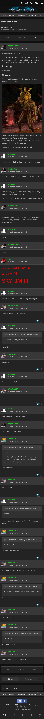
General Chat (21, 30)
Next (36, 38)
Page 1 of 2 (22, 38)
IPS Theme (9, 705)
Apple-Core (8, 27)
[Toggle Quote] (5, 335)
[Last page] (41, 37)
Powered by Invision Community (22, 709)
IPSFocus (18, 705)
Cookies (35, 705)
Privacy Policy (27, 705)
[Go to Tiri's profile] (4, 260)
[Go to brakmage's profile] (4, 155)
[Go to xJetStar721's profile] (4, 307)
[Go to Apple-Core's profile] (4, 47)
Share (11, 679)
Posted (17, 48)
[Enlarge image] (7, 66)
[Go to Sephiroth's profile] (4, 440)
